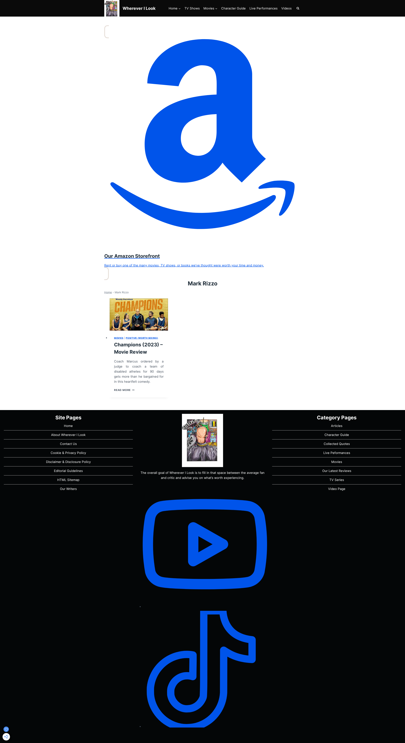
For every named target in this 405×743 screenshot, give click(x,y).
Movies (118, 338)
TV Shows (192, 8)
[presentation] (139, 314)
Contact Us (68, 444)
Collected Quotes (337, 444)
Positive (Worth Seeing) (142, 338)
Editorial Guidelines (68, 471)
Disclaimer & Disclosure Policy (68, 462)
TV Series (336, 480)
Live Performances (263, 8)
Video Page (336, 489)
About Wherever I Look (68, 435)
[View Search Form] (298, 8)
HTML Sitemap (68, 480)
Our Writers (68, 489)
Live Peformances (336, 453)
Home (108, 292)
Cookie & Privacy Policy (68, 453)
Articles (336, 426)
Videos (286, 8)
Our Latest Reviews (336, 471)
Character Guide (233, 8)
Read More (124, 390)
